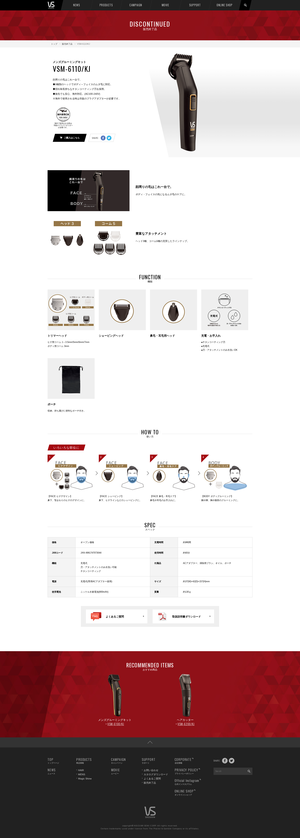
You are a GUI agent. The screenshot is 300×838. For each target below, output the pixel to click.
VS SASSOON (55, 5)
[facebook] (103, 138)
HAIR (81, 770)
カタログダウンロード (156, 774)
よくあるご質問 (152, 778)
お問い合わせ (151, 770)
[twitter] (109, 138)
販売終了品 (67, 44)
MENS (81, 774)
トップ (54, 44)
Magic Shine (85, 778)
